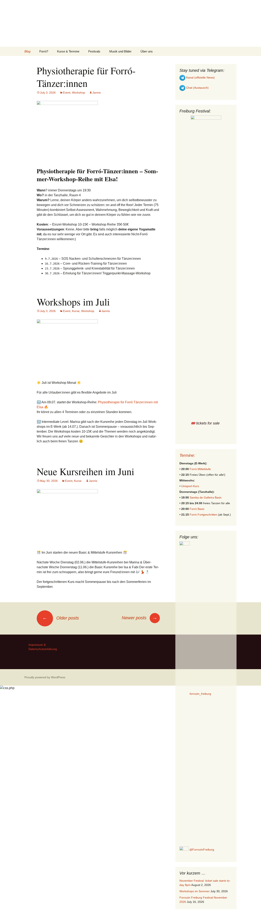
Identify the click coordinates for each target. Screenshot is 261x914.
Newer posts (139, 617)
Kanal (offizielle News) (200, 77)
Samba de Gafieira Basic (206, 497)
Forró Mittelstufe (200, 469)
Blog (27, 51)
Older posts (60, 618)
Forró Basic (197, 508)
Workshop (78, 92)
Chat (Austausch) (197, 87)
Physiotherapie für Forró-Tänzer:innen (86, 76)
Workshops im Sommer (194, 891)
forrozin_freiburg (200, 693)
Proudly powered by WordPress (44, 677)
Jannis (96, 92)
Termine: (187, 455)
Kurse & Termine (68, 51)
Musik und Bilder (120, 51)
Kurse (76, 311)
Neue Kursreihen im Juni (85, 471)
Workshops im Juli (73, 301)
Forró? (43, 51)
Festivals (94, 51)
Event (66, 92)
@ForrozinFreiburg (201, 849)
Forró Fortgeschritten (203, 514)
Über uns (146, 51)
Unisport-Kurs (190, 486)
